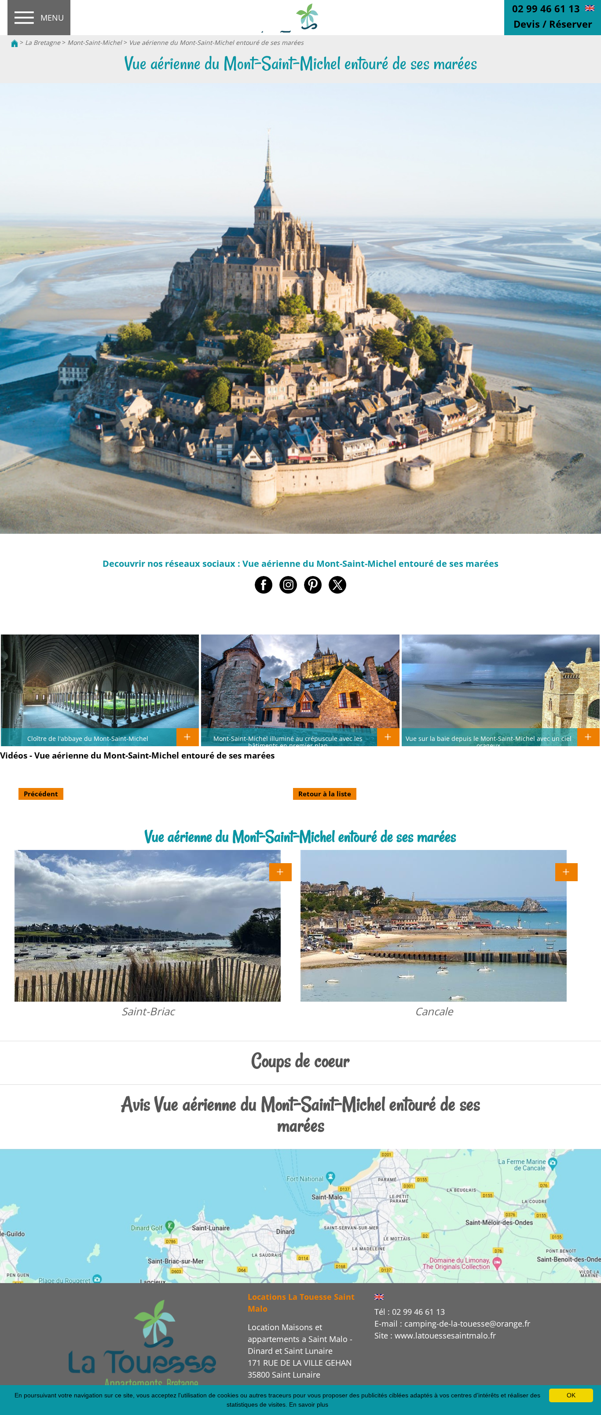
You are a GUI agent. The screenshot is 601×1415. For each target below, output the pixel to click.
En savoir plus (308, 1404)
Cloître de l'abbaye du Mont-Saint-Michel (87, 738)
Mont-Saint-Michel (94, 42)
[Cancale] (566, 871)
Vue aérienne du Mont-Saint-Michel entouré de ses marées (216, 42)
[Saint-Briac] (280, 871)
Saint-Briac (147, 1011)
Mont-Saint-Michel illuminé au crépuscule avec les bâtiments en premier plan (288, 741)
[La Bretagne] (142, 1345)
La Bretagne (42, 42)
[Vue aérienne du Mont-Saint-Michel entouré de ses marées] (300, 18)
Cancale (434, 1011)
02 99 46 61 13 (546, 8)
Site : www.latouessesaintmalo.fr (435, 1335)
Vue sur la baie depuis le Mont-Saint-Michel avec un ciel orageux (489, 741)
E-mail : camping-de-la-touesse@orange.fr (452, 1323)
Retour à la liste (324, 793)
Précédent (41, 793)
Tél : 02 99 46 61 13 (409, 1311)
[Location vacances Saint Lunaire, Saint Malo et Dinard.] (14, 42)
